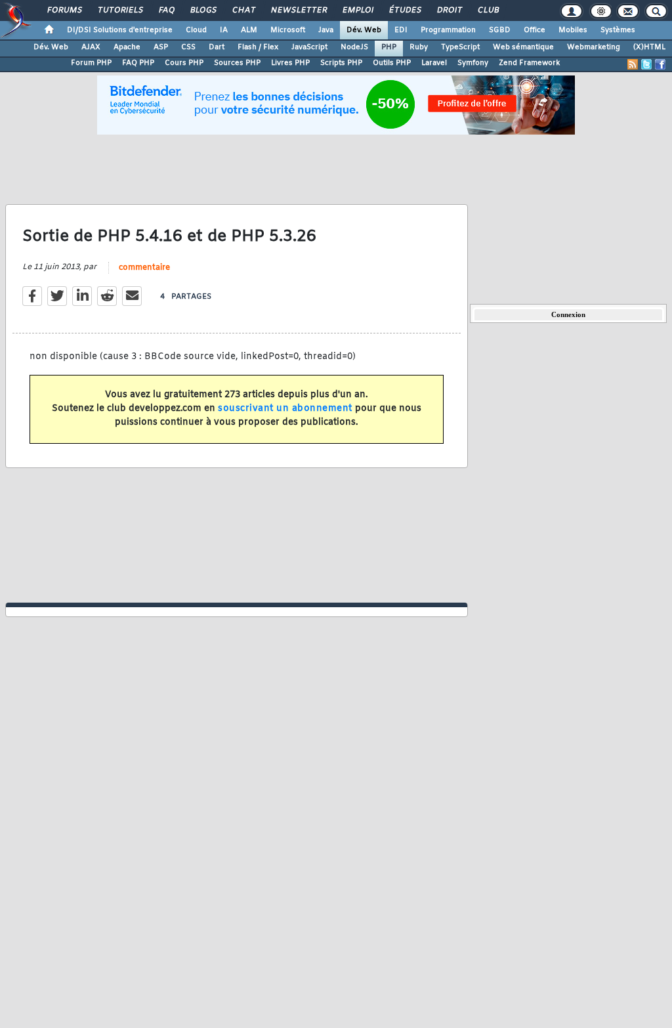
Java (325, 30)
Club (487, 10)
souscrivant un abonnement (285, 408)
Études (404, 10)
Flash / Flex (258, 47)
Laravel (434, 63)
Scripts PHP (341, 63)
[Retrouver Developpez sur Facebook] (660, 64)
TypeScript (460, 47)
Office (534, 30)
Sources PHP (237, 63)
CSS (188, 47)
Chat (243, 10)
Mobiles (572, 30)
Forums (64, 10)
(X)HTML (649, 47)
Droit (449, 10)
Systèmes (617, 30)
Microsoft (287, 30)
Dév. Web (363, 30)
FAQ (166, 10)
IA (224, 30)
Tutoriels (120, 10)
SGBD (500, 30)
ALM (249, 30)
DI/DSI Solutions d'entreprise (120, 30)
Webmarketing (593, 47)
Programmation (448, 30)
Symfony (472, 63)
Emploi (357, 10)
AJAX (90, 47)
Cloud (196, 30)
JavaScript (309, 47)
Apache (127, 47)
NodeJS (354, 47)
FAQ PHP (138, 63)
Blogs (202, 10)
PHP (388, 47)
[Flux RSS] (632, 64)
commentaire (144, 268)
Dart (216, 47)
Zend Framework (529, 63)
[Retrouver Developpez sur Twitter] (646, 64)
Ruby (419, 47)
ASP (161, 47)
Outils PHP (392, 63)
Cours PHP (184, 63)
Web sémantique (523, 47)
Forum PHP (91, 63)
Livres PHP (290, 63)
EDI (401, 30)
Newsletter (298, 10)
